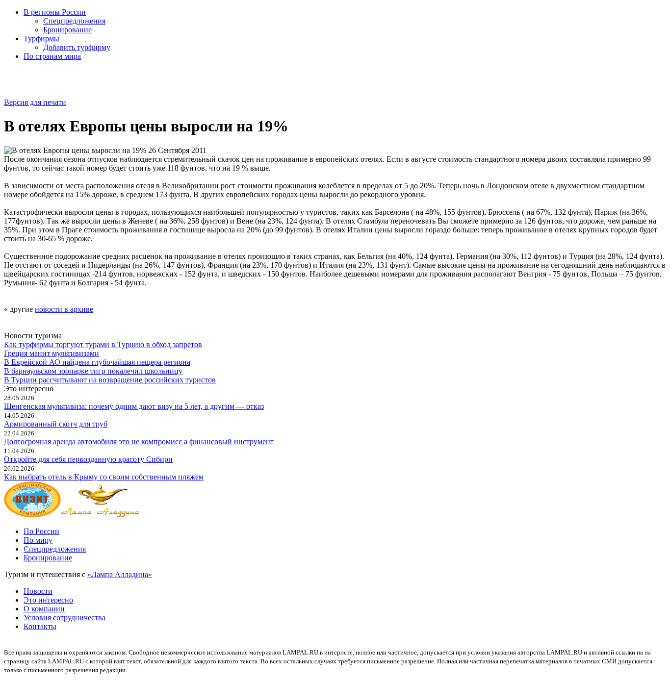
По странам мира (52, 56)
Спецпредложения (74, 21)
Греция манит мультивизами (51, 353)
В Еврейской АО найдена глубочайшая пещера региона (97, 362)
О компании (44, 609)
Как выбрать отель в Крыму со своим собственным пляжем (104, 477)
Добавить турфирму (76, 47)
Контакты (40, 626)
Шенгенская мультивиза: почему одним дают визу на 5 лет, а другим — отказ (134, 406)
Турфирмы (41, 38)
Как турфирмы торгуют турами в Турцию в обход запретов (103, 344)
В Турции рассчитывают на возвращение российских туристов (110, 380)
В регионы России (55, 12)
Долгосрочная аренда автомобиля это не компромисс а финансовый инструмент (139, 441)
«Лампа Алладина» (119, 574)
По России (41, 531)
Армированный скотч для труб (55, 424)
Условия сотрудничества (64, 617)
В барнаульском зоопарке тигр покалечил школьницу (93, 371)
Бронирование (67, 29)
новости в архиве (64, 309)
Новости (38, 591)
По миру (38, 540)
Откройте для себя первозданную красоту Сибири (88, 459)
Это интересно (48, 600)
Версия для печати (35, 102)
